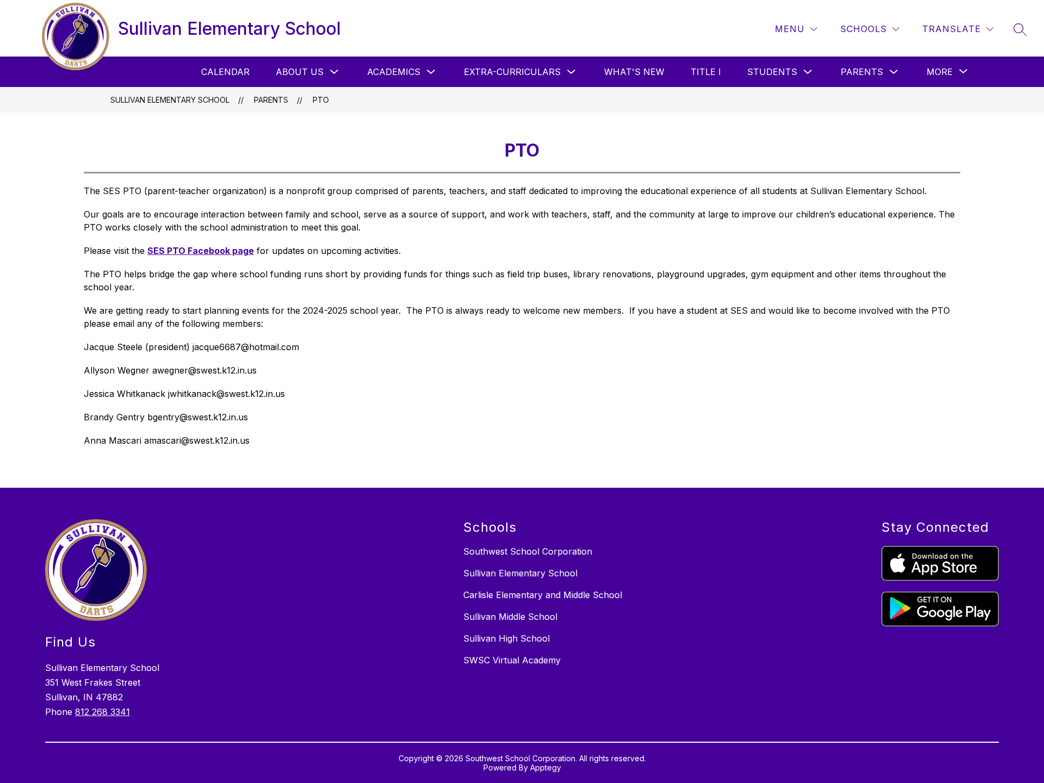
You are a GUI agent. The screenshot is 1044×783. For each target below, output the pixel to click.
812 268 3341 (102, 711)
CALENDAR (225, 71)
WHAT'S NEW (634, 71)
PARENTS (862, 71)
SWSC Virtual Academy (512, 660)
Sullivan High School (506, 638)
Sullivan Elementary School (169, 99)
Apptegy (545, 767)
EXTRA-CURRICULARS (512, 71)
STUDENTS (772, 71)
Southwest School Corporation (527, 551)
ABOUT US (300, 71)
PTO (321, 99)
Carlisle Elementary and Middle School (542, 594)
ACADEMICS (393, 71)
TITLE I (706, 71)
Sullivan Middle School (510, 616)
